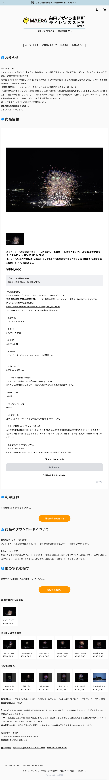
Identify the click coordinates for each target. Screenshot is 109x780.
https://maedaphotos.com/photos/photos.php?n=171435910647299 (39, 452)
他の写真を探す (54, 589)
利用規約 (64, 45)
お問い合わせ (78, 45)
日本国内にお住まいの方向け (54, 475)
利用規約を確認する (54, 518)
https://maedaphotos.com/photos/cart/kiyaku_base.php (33, 306)
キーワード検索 (32, 45)
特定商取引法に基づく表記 (33, 766)
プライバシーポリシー (11, 766)
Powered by (51, 775)
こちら (13, 508)
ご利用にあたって (49, 45)
